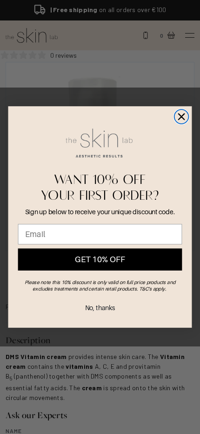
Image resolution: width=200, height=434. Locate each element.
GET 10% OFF (100, 259)
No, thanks (100, 308)
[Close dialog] (181, 116)
